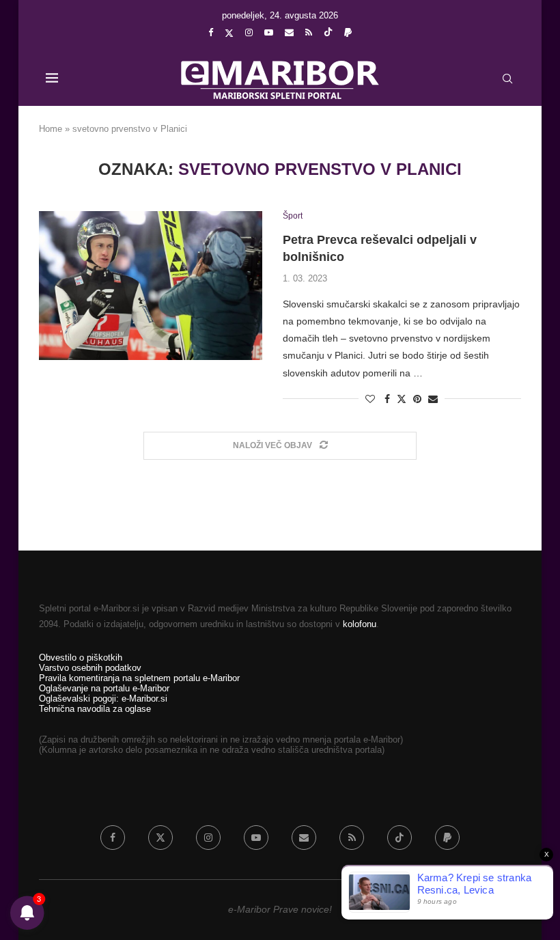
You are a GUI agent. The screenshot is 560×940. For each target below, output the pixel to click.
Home (50, 129)
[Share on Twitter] (401, 398)
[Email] (289, 32)
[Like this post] (370, 398)
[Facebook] (210, 32)
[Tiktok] (328, 32)
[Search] (507, 78)
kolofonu (359, 624)
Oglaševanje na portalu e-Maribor (104, 688)
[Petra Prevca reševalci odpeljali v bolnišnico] (150, 285)
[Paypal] (348, 32)
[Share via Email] (433, 398)
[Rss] (308, 32)
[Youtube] (268, 32)
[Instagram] (249, 32)
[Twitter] (229, 32)
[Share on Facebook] (387, 398)
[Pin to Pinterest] (417, 398)
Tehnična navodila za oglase (95, 709)
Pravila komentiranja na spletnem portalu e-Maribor (139, 678)
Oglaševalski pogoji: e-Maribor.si (103, 698)
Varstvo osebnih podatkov (90, 668)
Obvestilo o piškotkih (80, 657)
